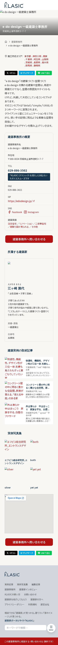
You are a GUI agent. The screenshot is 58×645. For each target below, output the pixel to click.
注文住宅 (12, 223)
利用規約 (32, 604)
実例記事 (9, 584)
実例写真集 (22, 584)
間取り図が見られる (19, 226)
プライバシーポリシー (14, 604)
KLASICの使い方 (12, 594)
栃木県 (45, 62)
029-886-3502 (17, 170)
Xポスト (13, 73)
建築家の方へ (36, 599)
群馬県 (29, 65)
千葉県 (29, 59)
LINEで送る (45, 73)
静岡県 (37, 65)
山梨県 (45, 59)
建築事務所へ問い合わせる (29, 239)
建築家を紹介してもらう (16, 599)
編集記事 (36, 584)
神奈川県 (37, 56)
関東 (45, 56)
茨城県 (29, 62)
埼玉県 (37, 59)
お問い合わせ (30, 594)
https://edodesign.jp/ (20, 201)
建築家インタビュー (28, 589)
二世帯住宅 (40, 223)
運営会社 (45, 604)
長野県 (37, 62)
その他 (35, 226)
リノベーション (25, 223)
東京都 (27, 56)
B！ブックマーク (27, 73)
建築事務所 (16, 41)
